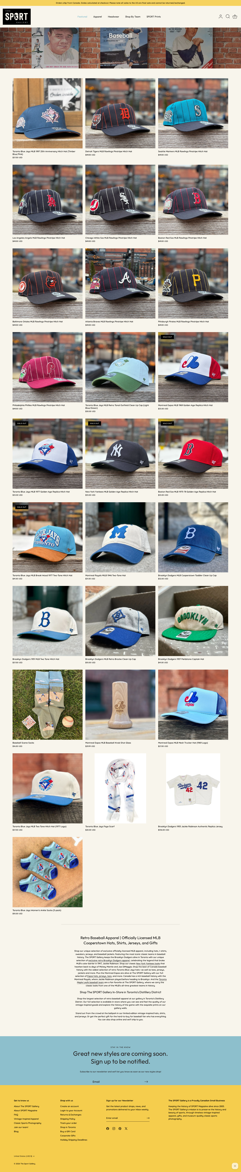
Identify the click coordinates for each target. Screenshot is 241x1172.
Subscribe (120, 604)
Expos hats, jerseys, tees (99, 976)
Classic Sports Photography (27, 1123)
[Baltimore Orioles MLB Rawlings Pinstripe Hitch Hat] (48, 283)
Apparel (97, 16)
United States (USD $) (23, 1156)
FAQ (16, 1114)
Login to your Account (71, 1110)
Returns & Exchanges (70, 1114)
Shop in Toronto (68, 1127)
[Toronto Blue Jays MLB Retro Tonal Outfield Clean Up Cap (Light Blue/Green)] (120, 367)
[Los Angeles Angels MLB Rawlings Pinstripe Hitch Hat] (48, 200)
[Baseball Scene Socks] (48, 705)
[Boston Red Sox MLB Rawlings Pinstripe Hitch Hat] (193, 200)
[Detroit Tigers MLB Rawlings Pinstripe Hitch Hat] (120, 113)
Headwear (113, 16)
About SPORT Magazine (25, 1110)
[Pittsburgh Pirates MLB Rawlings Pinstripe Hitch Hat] (193, 283)
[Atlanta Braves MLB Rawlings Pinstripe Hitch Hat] (120, 283)
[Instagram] (117, 613)
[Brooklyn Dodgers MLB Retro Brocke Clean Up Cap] (120, 621)
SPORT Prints (154, 16)
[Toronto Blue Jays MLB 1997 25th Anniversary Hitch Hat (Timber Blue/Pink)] (48, 113)
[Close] (148, 556)
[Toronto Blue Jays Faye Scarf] (120, 788)
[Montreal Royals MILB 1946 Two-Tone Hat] (120, 537)
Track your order (68, 1123)
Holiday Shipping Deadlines (73, 1139)
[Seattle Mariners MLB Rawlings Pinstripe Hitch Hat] (193, 113)
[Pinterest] (123, 613)
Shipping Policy (67, 1119)
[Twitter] (128, 613)
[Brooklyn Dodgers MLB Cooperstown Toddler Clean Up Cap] (193, 537)
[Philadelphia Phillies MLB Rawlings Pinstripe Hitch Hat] (48, 367)
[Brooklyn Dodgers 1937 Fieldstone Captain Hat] (193, 621)
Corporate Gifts (67, 1135)
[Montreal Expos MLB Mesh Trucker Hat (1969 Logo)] (193, 705)
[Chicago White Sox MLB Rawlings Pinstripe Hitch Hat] (120, 200)
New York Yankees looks (148, 963)
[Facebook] (112, 613)
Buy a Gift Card (67, 1131)
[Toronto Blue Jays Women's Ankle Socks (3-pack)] (48, 872)
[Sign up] (148, 1118)
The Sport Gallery (28, 1163)
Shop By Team (132, 16)
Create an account (69, 1106)
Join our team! (21, 1127)
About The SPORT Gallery (26, 1106)
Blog (16, 1131)
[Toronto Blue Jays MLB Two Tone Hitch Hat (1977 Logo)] (48, 788)
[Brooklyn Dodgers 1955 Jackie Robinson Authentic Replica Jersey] (193, 788)
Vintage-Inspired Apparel (26, 1119)
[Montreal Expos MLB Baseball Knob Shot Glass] (120, 705)
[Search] (228, 17)
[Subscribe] (146, 1081)
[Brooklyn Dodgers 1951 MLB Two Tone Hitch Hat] (48, 621)
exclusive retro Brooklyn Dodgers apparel (109, 960)
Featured (82, 16)
